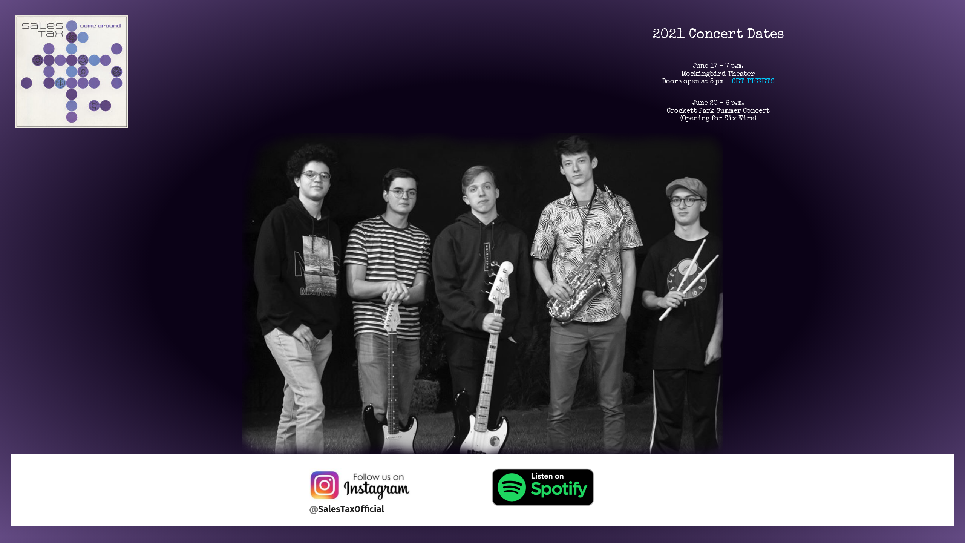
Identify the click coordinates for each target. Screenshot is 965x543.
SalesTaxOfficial (351, 509)
